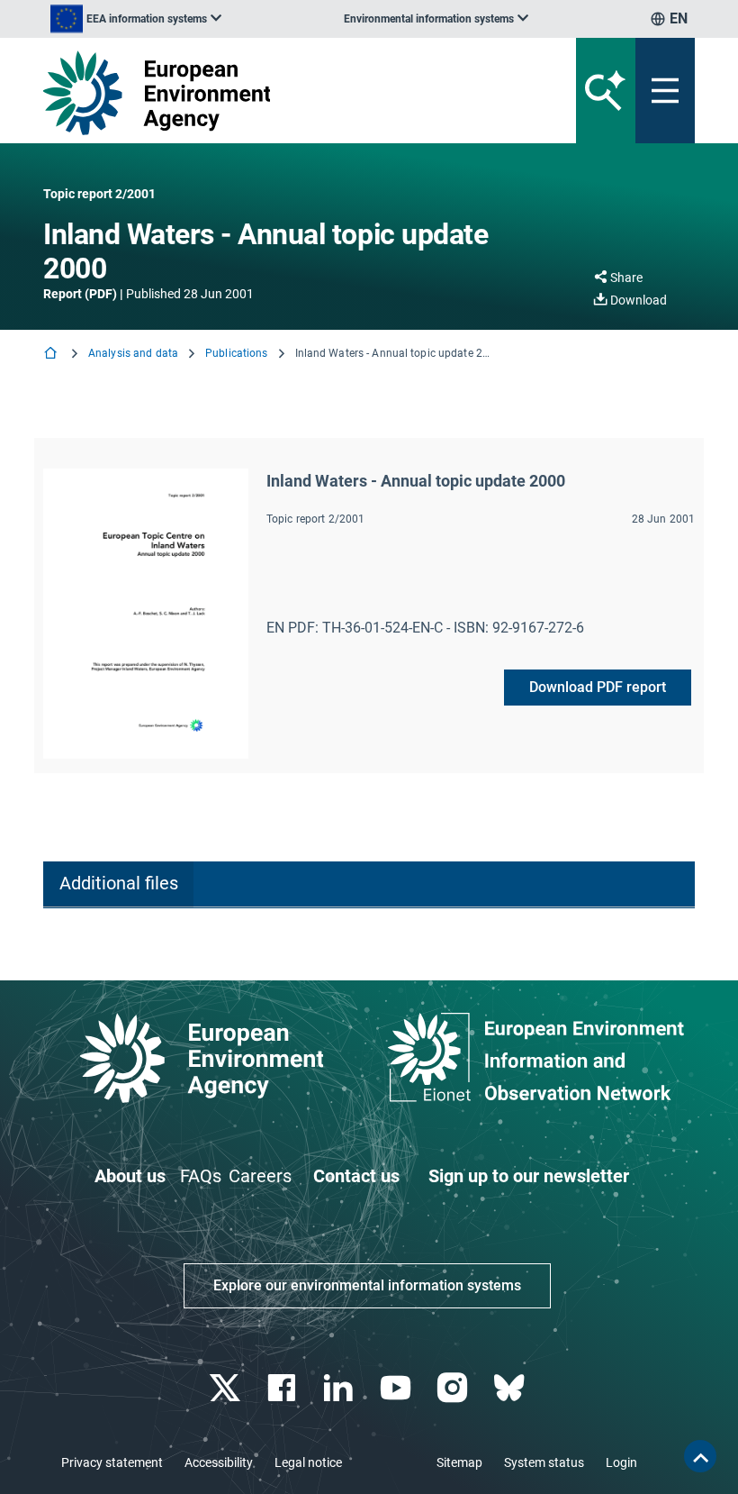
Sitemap (459, 1462)
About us (130, 1176)
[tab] (118, 884)
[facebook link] (284, 1388)
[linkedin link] (341, 1388)
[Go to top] (700, 1456)
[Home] (52, 354)
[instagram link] (454, 1388)
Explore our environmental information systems (367, 1285)
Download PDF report (597, 687)
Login (621, 1462)
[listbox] (136, 19)
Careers (260, 1176)
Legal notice (308, 1462)
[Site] (256, 92)
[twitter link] (226, 1388)
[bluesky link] (511, 1388)
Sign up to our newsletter (528, 1176)
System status (544, 1462)
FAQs (200, 1176)
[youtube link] (397, 1388)
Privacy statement (112, 1462)
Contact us (356, 1176)
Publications (236, 353)
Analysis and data (133, 353)
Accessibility (218, 1462)
